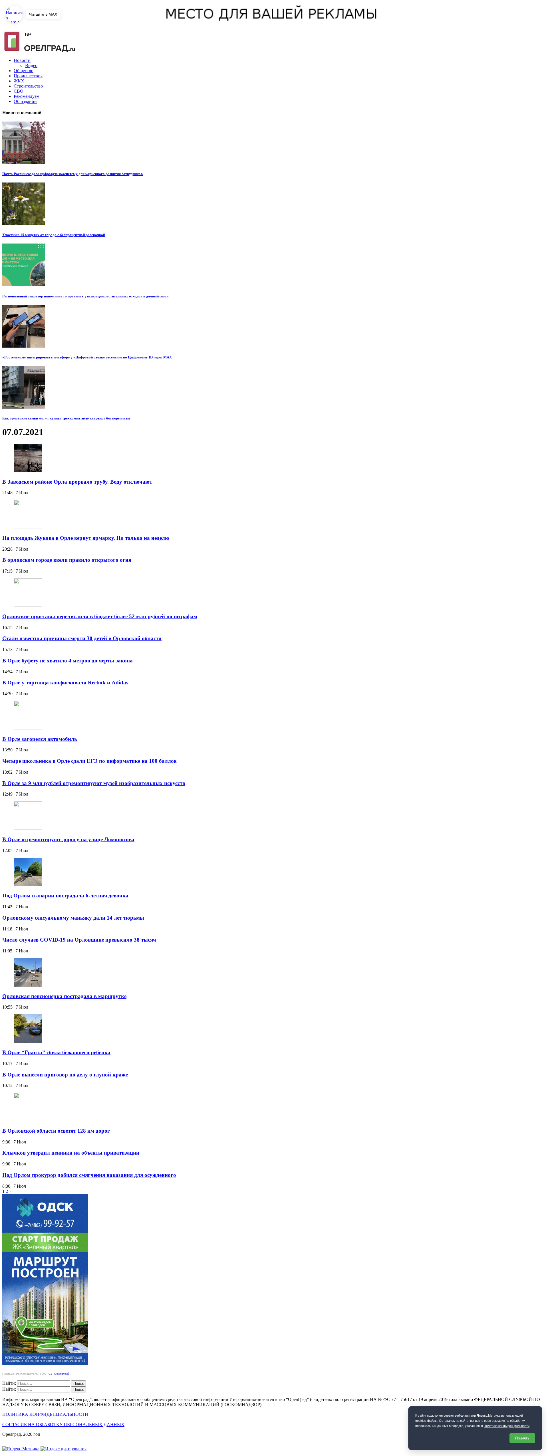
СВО (18, 91)
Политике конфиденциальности (506, 1425)
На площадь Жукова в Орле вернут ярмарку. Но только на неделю (85, 538)
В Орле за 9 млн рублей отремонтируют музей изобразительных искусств (93, 783)
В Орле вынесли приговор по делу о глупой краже (65, 1075)
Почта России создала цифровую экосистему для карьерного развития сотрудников (72, 174)
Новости (22, 60)
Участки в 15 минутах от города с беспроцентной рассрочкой (53, 235)
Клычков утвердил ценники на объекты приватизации (70, 1153)
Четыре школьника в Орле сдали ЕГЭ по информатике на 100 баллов (89, 761)
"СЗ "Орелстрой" (59, 1373)
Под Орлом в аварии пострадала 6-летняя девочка (65, 896)
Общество (23, 70)
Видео (31, 65)
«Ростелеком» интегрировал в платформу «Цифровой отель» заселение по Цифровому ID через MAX (87, 357)
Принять (522, 1438)
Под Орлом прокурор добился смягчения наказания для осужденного (89, 1175)
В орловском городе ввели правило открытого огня (66, 560)
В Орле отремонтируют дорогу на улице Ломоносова (68, 839)
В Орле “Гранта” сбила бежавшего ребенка (56, 1052)
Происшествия (28, 75)
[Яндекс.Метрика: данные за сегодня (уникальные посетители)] (20, 1448)
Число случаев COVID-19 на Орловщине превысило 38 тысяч (79, 940)
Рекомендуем (26, 96)
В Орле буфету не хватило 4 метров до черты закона (67, 661)
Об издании (25, 101)
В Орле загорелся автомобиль (39, 739)
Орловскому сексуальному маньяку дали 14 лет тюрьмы (73, 918)
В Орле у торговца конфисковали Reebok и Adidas (65, 683)
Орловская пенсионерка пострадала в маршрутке (64, 996)
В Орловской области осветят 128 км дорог (56, 1131)
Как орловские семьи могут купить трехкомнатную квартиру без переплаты (66, 418)
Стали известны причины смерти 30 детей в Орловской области (82, 638)
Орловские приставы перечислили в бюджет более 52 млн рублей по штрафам (99, 616)
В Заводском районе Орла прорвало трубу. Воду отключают (77, 482)
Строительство (28, 86)
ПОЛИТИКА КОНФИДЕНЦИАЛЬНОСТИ (45, 1414)
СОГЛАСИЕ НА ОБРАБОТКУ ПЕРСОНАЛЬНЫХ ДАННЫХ (63, 1424)
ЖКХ (19, 80)
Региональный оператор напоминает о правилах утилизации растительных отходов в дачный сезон (85, 296)
